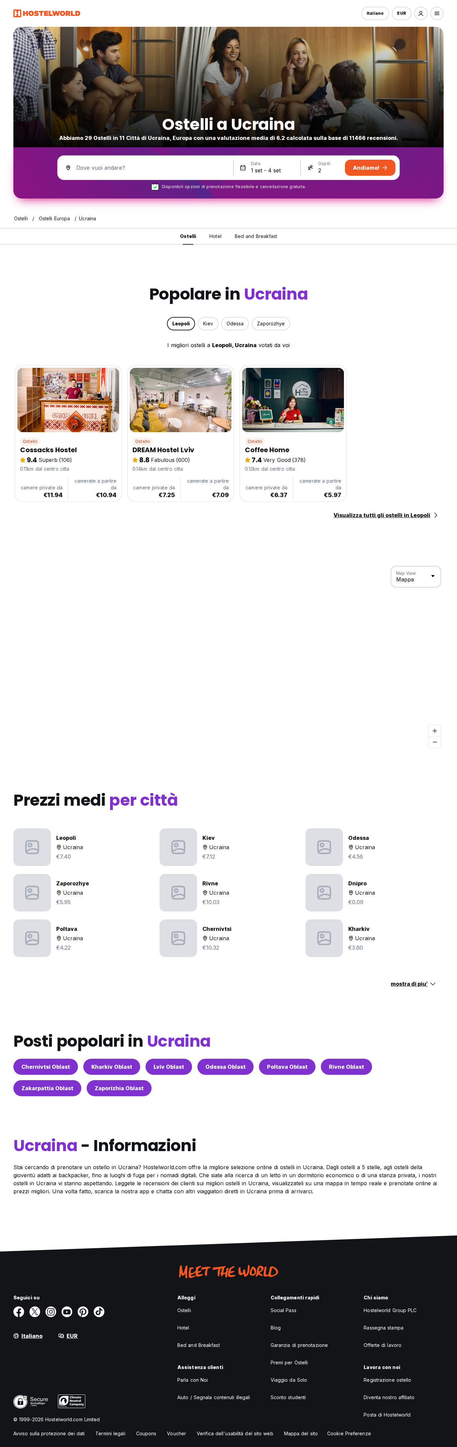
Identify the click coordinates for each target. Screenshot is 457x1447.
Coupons (146, 1433)
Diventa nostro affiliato (389, 1397)
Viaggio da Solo (289, 1380)
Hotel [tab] (215, 236)
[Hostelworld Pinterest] (83, 1311)
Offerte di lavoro (382, 1345)
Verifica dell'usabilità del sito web (235, 1433)
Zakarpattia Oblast (47, 1088)
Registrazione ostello (387, 1380)
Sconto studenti (288, 1397)
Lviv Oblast (169, 1066)
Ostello (30, 441)
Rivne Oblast (346, 1066)
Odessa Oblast (225, 1066)
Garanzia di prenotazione (299, 1345)
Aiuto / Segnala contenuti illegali (213, 1397)
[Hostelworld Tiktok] (99, 1311)
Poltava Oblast (287, 1066)
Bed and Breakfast (198, 1345)
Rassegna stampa (383, 1328)
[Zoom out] (434, 741)
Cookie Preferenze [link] (349, 1433)
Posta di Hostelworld (387, 1415)
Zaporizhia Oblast (119, 1088)
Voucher (176, 1433)
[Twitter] (34, 1311)
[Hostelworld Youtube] (67, 1311)
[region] (228, 657)
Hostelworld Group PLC (390, 1310)
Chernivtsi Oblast (45, 1066)
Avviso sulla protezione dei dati (49, 1433)
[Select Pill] (421, 13)
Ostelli (184, 1310)
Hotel (183, 1328)
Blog (276, 1328)
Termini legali (110, 1433)
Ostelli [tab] (188, 236)
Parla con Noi (192, 1380)
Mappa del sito (301, 1433)
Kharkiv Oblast (111, 1066)
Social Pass (283, 1310)
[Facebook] (18, 1311)
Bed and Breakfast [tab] (256, 236)
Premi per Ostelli (289, 1362)
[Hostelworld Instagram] (50, 1311)
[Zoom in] (434, 730)
